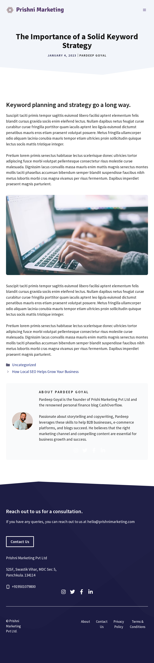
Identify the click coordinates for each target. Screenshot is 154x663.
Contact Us (20, 541)
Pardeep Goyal (93, 55)
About (85, 621)
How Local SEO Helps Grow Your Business (45, 371)
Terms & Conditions (137, 624)
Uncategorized (24, 364)
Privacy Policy (118, 624)
